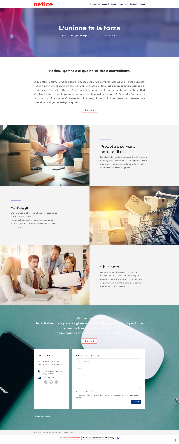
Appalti (105, 4)
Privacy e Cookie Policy (42, 416)
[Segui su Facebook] (46, 382)
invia (136, 402)
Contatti (133, 4)
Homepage (95, 4)
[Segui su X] (51, 382)
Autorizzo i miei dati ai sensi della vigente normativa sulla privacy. (108, 396)
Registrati (89, 110)
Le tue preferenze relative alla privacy (98, 438)
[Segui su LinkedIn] (56, 382)
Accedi (142, 4)
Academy (123, 4)
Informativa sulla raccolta (70, 438)
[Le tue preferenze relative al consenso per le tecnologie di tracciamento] (175, 440)
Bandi (113, 4)
